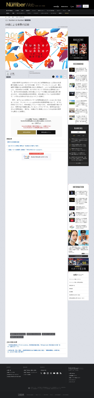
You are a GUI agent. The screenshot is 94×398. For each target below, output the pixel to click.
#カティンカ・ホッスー (17, 337)
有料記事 (66, 13)
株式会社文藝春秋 (30, 394)
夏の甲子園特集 (9, 10)
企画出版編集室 (58, 394)
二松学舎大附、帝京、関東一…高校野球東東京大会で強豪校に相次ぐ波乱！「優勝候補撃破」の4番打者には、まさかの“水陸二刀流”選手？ (34, 351)
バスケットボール (44, 13)
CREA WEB (46, 394)
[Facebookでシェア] (57, 77)
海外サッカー (40, 10)
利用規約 (71, 288)
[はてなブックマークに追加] (61, 77)
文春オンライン (38, 394)
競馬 (69, 10)
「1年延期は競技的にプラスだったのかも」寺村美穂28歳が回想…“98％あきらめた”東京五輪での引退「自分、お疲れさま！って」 (34, 345)
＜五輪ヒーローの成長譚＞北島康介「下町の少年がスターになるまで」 (25, 149)
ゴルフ (58, 10)
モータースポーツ (20, 13)
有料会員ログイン (46, 132)
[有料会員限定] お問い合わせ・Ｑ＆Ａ (76, 298)
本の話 (51, 394)
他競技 (60, 13)
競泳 (13, 17)
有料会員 (86, 6)
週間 (83, 135)
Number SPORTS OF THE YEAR (14, 376)
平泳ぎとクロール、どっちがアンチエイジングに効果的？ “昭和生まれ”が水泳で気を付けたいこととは (79, 140)
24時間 (78, 135)
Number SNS (43, 370)
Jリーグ (33, 10)
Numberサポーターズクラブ (12, 374)
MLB (22, 10)
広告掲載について (73, 375)
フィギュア (36, 13)
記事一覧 (9, 370)
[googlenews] (57, 373)
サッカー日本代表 (50, 10)
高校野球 (28, 10)
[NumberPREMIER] (79, 6)
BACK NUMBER (28, 20)
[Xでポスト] (53, 77)
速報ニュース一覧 (10, 372)
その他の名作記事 (78, 256)
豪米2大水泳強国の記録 (13, 142)
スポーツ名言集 (27, 374)
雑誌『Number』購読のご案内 (30, 370)
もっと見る (78, 163)
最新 (74, 135)
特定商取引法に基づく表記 (74, 294)
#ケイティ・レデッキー (48, 334)
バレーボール (53, 13)
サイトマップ (72, 381)
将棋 (13, 13)
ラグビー (29, 13)
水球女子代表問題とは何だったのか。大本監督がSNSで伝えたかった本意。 (79, 145)
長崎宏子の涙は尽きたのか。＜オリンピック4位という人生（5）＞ (79, 149)
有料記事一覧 (72, 285)
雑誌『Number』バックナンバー (30, 372)
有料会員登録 (26, 132)
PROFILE (8, 77)
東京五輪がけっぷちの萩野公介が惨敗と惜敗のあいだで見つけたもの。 (79, 153)
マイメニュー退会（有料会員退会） (76, 282)
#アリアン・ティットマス (33, 334)
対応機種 (71, 291)
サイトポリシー (72, 379)
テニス (64, 10)
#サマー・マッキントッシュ (18, 334)
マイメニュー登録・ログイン (75, 279)
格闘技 (7, 13)
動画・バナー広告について (74, 377)
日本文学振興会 (66, 394)
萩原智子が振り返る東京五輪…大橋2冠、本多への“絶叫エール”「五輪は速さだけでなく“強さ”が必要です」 (79, 158)
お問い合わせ (72, 373)
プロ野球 (17, 10)
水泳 (9, 17)
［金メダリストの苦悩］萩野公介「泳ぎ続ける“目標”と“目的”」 (23, 145)
